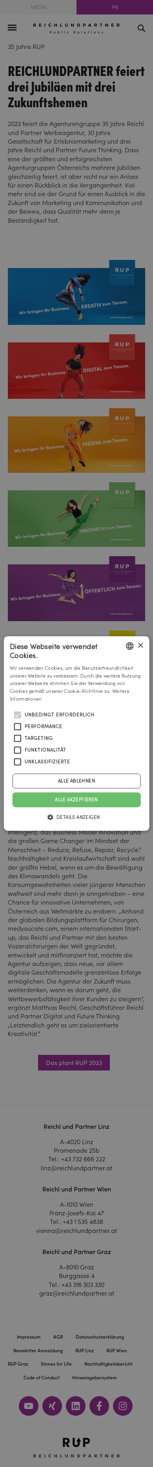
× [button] (140, 646)
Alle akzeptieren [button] (76, 799)
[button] (76, 817)
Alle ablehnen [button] (76, 781)
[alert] (76, 733)
